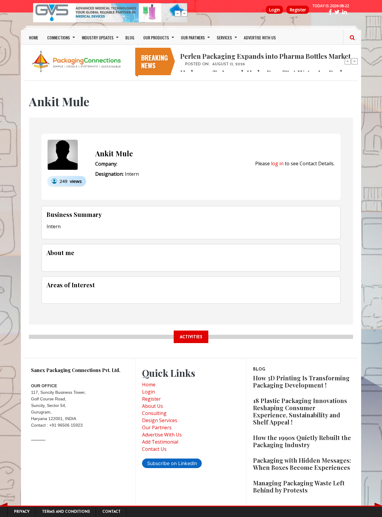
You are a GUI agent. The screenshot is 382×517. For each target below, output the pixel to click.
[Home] (77, 61)
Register (297, 10)
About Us (152, 406)
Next (184, 13)
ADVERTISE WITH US (260, 37)
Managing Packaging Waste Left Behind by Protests (299, 486)
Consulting (154, 413)
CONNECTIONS (58, 37)
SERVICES (224, 37)
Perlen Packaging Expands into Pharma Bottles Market (265, 56)
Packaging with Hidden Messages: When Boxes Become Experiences (302, 463)
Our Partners (157, 427)
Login (274, 10)
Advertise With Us (162, 434)
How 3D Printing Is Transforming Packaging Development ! (301, 381)
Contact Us (154, 449)
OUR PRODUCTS (156, 37)
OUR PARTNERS (193, 37)
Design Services (159, 420)
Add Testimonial (160, 442)
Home (148, 384)
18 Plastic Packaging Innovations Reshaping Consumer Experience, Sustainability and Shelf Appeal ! (300, 411)
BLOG (129, 37)
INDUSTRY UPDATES (97, 37)
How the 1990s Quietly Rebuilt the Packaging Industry (302, 441)
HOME (33, 37)
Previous (178, 13)
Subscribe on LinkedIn (172, 463)
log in (277, 163)
